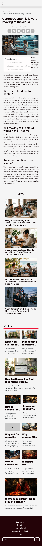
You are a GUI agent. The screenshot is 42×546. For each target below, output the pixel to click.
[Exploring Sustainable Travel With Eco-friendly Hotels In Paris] (12, 334)
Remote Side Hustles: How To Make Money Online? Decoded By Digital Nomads (20, 281)
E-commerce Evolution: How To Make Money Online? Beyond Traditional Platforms (19, 252)
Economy (20, 522)
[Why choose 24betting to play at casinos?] (21, 487)
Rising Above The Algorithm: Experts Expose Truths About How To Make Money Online (20, 222)
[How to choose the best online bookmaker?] (13, 399)
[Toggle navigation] (4, 3)
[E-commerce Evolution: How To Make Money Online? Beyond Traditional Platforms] (21, 238)
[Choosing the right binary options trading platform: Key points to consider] (30, 399)
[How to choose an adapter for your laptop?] (12, 454)
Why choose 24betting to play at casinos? (20, 500)
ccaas (5, 107)
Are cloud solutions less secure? (15, 69)
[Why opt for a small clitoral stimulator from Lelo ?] (12, 427)
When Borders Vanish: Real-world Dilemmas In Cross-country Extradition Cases (20, 311)
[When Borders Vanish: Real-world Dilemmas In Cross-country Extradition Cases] (21, 297)
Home (3, 11)
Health (20, 525)
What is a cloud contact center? (15, 62)
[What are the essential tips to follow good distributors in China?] (29, 454)
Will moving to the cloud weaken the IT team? (18, 66)
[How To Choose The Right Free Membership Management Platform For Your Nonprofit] (21, 367)
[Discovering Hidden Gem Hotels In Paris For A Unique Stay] (29, 334)
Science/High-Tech (20, 531)
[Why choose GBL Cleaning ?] (29, 427)
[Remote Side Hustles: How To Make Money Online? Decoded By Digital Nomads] (21, 267)
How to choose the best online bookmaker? (13, 411)
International (20, 528)
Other (8, 11)
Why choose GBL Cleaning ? (29, 437)
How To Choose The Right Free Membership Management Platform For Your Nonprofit (20, 383)
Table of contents (11, 59)
